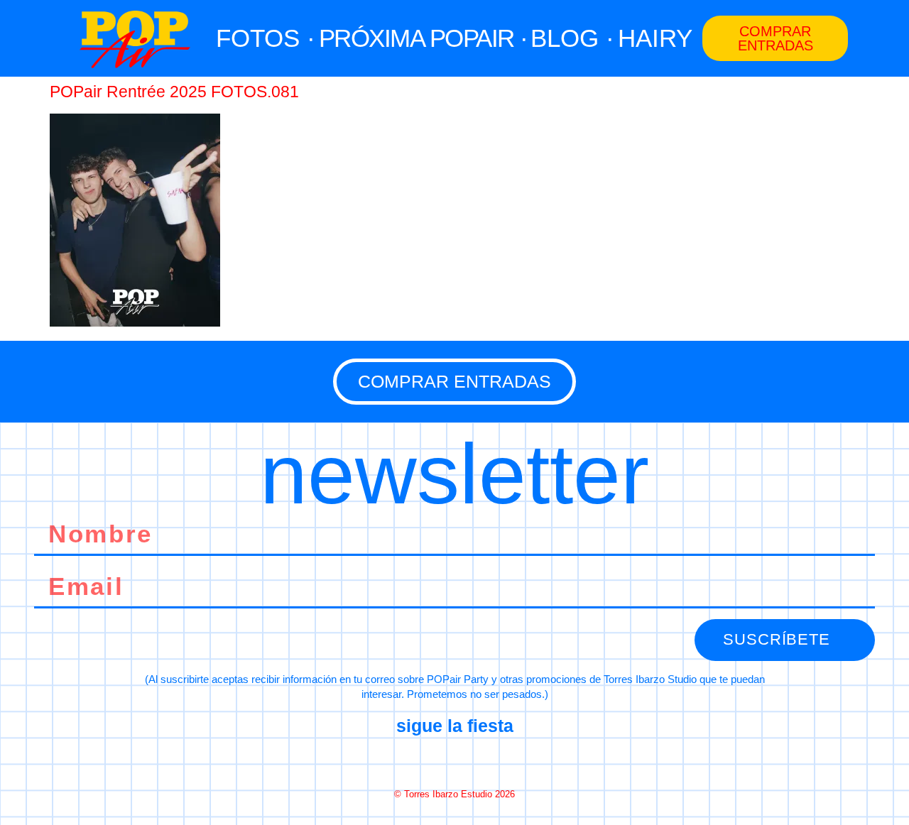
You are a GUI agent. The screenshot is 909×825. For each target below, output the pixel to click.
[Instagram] (454, 760)
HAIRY (655, 38)
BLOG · (572, 38)
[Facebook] (404, 760)
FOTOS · (265, 38)
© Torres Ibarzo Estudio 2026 (454, 794)
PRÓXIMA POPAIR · (423, 38)
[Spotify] (505, 760)
